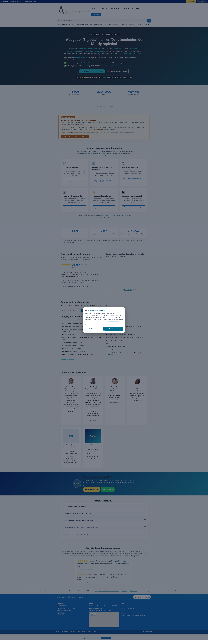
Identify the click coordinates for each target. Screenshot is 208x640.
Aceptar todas (114, 329)
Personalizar (89, 325)
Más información (114, 321)
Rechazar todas (94, 329)
